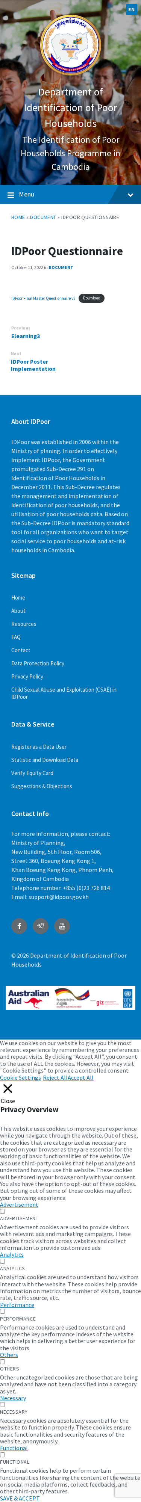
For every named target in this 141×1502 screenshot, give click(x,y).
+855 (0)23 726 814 (86, 888)
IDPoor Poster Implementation (33, 365)
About (18, 610)
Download (91, 298)
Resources (23, 623)
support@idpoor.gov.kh (59, 897)
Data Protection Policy (37, 663)
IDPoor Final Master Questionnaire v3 (43, 298)
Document (43, 217)
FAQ (16, 637)
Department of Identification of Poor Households (70, 107)
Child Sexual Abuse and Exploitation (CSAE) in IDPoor (64, 693)
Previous (21, 328)
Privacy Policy (27, 676)
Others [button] (9, 1354)
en (131, 9)
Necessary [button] (13, 1398)
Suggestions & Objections (41, 786)
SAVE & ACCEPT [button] (20, 1498)
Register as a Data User (39, 746)
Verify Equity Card (32, 773)
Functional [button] (14, 1448)
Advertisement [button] (19, 1204)
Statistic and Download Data (44, 759)
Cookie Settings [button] (20, 1077)
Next (16, 353)
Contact (20, 650)
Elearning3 (25, 336)
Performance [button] (17, 1305)
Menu (26, 194)
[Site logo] (71, 76)
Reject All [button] (55, 1077)
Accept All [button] (81, 1077)
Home (18, 217)
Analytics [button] (12, 1254)
